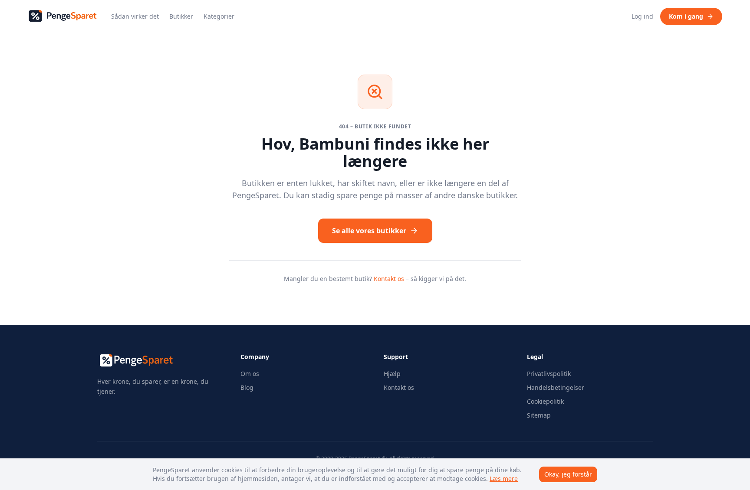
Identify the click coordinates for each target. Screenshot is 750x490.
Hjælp (392, 373)
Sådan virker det (135, 16)
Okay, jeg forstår (568, 474)
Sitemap (539, 415)
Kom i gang (686, 16)
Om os (249, 373)
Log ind (642, 16)
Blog (246, 387)
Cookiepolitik (545, 401)
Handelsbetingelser (555, 387)
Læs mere (504, 478)
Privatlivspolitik (549, 373)
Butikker (181, 16)
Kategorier (219, 16)
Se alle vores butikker (369, 230)
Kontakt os (389, 278)
